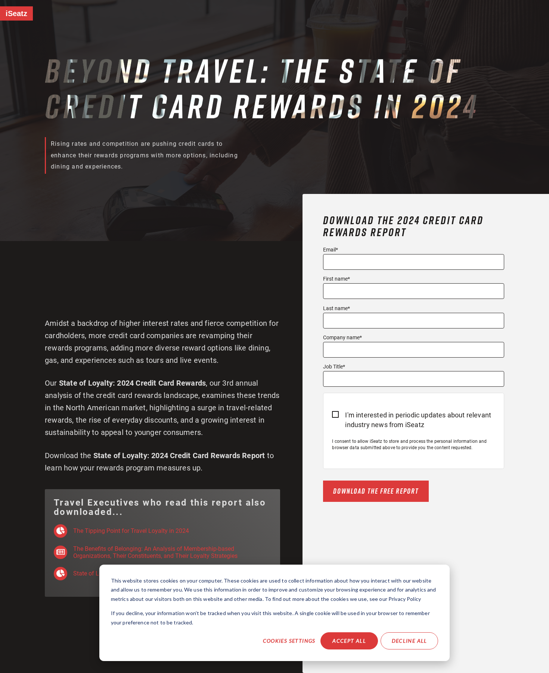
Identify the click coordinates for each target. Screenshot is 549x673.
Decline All (409, 641)
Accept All (349, 641)
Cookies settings (289, 641)
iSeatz (16, 13)
